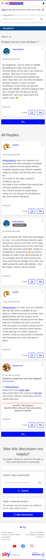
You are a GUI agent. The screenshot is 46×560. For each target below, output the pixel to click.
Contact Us (40, 537)
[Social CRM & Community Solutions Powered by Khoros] (38, 554)
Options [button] (4, 37)
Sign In (43, 4)
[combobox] (20, 19)
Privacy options (7, 532)
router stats (24, 390)
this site (38, 393)
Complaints (6, 537)
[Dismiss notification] (43, 10)
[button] (42, 48)
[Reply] (40, 112)
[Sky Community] (14, 3)
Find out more (8, 381)
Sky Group (6, 539)
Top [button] (24, 527)
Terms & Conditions (37, 532)
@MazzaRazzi (9, 160)
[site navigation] (2, 3)
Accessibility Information (35, 535)
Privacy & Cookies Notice (11, 535)
